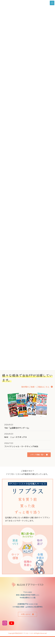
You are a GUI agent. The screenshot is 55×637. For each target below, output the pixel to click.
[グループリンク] (27, 526)
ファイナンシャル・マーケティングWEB (21, 446)
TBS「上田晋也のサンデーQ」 (17, 428)
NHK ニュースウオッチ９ (15, 437)
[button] (37, 387)
